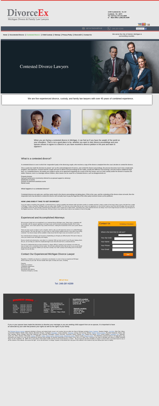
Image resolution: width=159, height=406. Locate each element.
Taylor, (98, 334)
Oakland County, (59, 336)
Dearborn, (95, 331)
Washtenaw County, (69, 336)
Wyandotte (54, 333)
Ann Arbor (111, 331)
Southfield (113, 334)
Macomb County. (88, 336)
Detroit (90, 331)
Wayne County (50, 336)
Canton (43, 336)
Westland (70, 333)
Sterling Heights (101, 333)
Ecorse (33, 336)
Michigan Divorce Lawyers (17, 331)
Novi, (83, 334)
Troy (117, 334)
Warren (94, 333)
